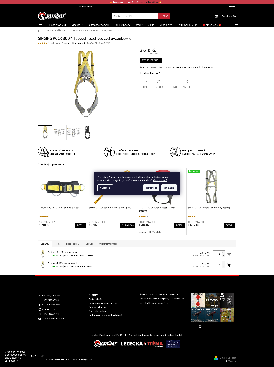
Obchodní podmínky (99, 311)
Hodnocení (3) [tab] (73, 243)
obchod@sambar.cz (52, 295)
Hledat (164, 16)
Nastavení (105, 187)
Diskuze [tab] (89, 243)
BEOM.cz (232, 361)
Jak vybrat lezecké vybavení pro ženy (156, 303)
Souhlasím (169, 187)
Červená (142, 232)
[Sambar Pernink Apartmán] (173, 343)
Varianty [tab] (45, 243)
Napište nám (95, 299)
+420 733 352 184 (50, 300)
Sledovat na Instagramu (214, 326)
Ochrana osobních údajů (162, 335)
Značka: (98, 43)
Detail (80, 225)
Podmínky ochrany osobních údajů (105, 315)
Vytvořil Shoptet (228, 357)
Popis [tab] (57, 243)
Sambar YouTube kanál (53, 318)
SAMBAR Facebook (51, 304)
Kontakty (93, 294)
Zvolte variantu (150, 60)
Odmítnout (151, 187)
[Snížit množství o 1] (223, 255)
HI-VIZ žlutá (155, 232)
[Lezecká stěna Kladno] (142, 343)
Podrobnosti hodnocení (73, 43)
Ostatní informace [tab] (108, 243)
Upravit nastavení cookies (108, 359)
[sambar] (106, 343)
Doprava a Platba (97, 307)
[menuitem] (40, 25)
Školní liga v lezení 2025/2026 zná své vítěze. (159, 294)
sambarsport (48, 309)
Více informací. (160, 180)
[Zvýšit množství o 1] (223, 252)
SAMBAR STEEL (120, 335)
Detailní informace (149, 73)
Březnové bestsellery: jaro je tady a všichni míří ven (162, 298)
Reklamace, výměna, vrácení (103, 303)
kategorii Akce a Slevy (148, 2)
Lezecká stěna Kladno (100, 335)
